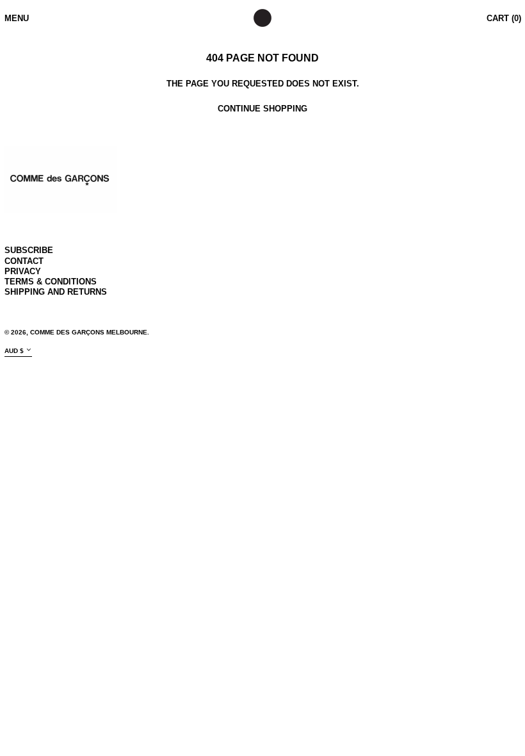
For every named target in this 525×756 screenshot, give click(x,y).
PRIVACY (22, 271)
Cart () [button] (504, 18)
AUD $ (14, 350)
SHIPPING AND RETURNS (55, 292)
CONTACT (24, 261)
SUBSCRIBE (28, 250)
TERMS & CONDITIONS (50, 281)
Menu (16, 18)
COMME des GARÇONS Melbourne (88, 332)
